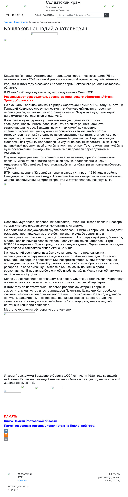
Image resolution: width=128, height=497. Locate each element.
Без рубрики (20, 22)
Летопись (22, 480)
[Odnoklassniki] (64, 435)
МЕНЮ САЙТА (14, 15)
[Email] (64, 439)
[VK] (64, 431)
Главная (8, 22)
